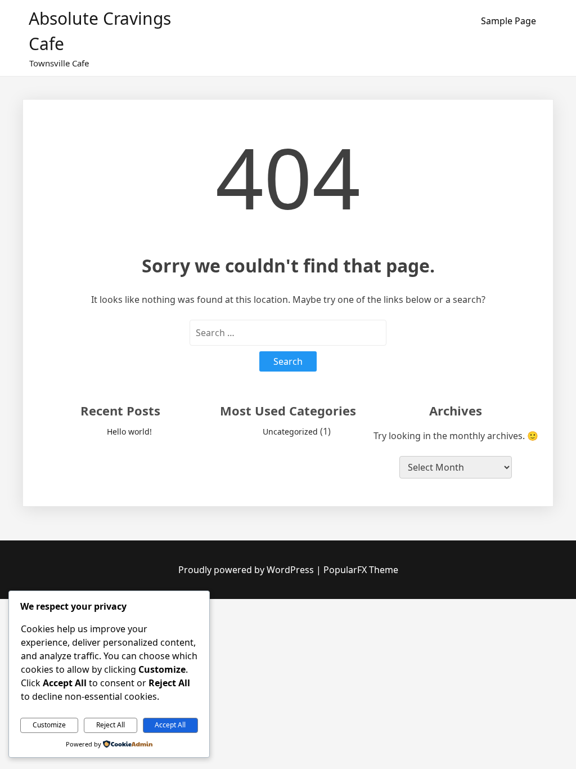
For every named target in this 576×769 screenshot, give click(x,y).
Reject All (110, 725)
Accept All (170, 725)
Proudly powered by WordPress (247, 570)
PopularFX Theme (360, 570)
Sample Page (508, 21)
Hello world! (129, 431)
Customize (49, 725)
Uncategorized (290, 431)
